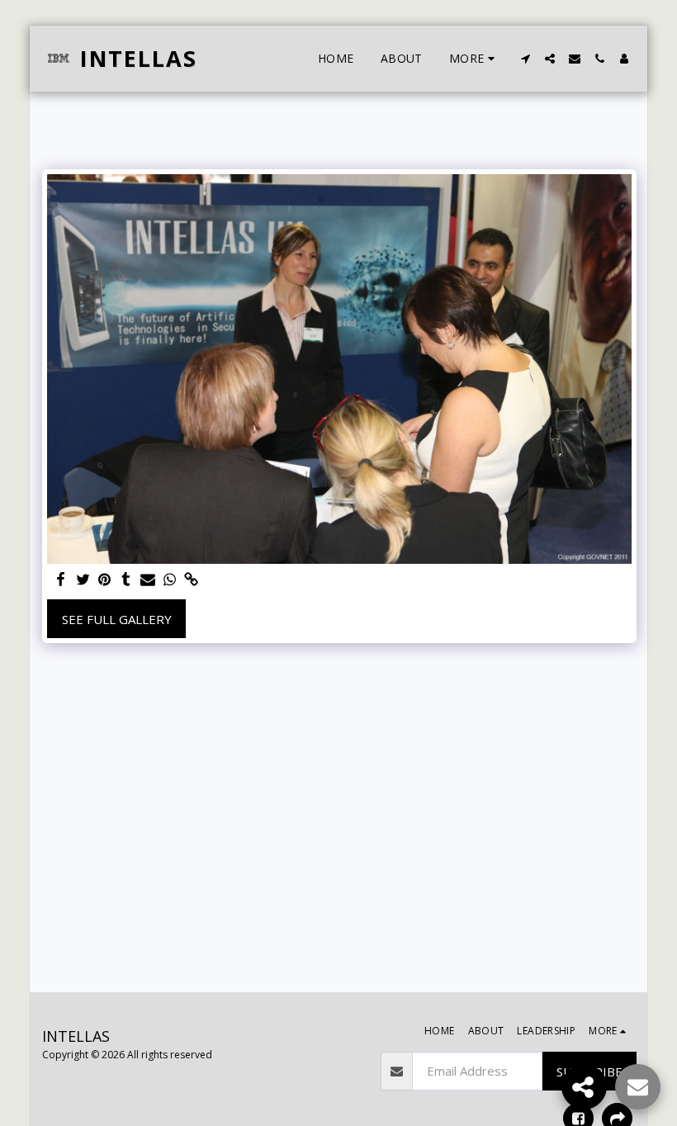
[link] (191, 580)
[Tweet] (83, 580)
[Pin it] (104, 580)
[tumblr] (126, 580)
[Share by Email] (148, 580)
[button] (525, 58)
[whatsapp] (170, 580)
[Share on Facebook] (61, 580)
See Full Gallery (117, 619)
